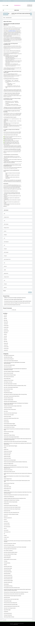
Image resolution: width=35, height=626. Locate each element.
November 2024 (6, 348)
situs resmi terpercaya (7, 526)
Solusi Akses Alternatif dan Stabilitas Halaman (10, 552)
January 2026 (6, 323)
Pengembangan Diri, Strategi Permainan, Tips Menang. (11, 500)
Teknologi (5, 564)
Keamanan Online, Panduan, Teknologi (9, 435)
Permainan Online (6, 503)
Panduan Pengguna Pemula (8, 478)
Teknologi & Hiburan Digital (8, 571)
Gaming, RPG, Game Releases (8, 392)
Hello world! (14, 309)
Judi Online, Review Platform (8, 407)
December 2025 (6, 325)
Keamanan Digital (6, 421)
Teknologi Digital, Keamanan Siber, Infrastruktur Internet (12, 587)
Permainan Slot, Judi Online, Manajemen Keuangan (11, 514)
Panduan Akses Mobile (7, 456)
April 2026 (5, 318)
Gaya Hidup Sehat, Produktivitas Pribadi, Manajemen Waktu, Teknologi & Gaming (15, 394)
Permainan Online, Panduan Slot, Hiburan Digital (10, 505)
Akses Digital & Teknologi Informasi (9, 355)
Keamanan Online (6, 433)
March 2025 (5, 341)
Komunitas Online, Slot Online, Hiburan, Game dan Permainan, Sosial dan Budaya (15, 441)
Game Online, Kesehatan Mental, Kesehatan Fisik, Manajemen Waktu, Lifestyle (15, 385)
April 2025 (5, 339)
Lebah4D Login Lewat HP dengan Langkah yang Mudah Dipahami (16, 13)
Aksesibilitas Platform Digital (8, 357)
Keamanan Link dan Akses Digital (8, 431)
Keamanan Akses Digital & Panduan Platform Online (11, 418)
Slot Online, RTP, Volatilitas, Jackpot (9, 545)
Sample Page (16, 10)
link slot (5, 231)
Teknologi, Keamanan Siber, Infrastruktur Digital (10, 604)
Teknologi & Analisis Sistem (8, 566)
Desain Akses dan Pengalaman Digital (9, 365)
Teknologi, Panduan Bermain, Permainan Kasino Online (11, 606)
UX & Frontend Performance (8, 613)
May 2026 (5, 316)
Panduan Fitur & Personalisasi (8, 469)
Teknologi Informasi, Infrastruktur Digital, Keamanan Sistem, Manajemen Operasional (16, 592)
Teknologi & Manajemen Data (8, 578)
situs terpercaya (6, 241)
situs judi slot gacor (7, 523)
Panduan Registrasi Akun (7, 488)
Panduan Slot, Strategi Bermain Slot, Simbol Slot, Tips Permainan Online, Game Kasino (16, 494)
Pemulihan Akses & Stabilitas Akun (9, 496)
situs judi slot (6, 521)
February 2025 (6, 343)
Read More (5, 206)
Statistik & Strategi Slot (7, 557)
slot (4, 213)
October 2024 (6, 350)
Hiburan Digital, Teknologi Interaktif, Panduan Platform (11, 396)
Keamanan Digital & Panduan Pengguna (9, 423)
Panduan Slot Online (7, 490)
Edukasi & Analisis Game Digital (8, 373)
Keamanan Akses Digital (7, 416)
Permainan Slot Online (7, 510)
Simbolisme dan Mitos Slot (8, 517)
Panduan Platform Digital (7, 486)
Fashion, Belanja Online (7, 378)
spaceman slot (6, 273)
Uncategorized (6, 611)
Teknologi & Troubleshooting (8, 582)
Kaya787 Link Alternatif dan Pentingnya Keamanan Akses (12, 304)
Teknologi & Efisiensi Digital (8, 568)
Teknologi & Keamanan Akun (8, 575)
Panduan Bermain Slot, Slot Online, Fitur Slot (10, 465)
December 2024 (6, 346)
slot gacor (5, 234)
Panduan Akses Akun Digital (8, 451)
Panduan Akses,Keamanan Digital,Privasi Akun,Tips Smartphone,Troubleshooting (15, 461)
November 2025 (6, 327)
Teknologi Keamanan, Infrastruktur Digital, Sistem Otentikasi (12, 595)
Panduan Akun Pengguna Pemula (8, 463)
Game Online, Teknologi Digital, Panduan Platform (11, 387)
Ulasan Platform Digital (7, 609)
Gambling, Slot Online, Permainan (8, 380)
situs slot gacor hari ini (7, 259)
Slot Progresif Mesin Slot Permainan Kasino (10, 548)
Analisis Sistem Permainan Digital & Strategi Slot (11, 360)
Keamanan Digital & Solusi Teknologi (9, 427)
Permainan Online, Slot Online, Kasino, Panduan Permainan (12, 507)
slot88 (5, 269)
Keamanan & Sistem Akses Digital (9, 414)
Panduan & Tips (6, 449)
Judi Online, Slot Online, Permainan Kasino (10, 409)
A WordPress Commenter (7, 309)
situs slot (5, 266)
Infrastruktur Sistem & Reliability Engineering (10, 401)
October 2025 (6, 329)
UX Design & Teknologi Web (8, 615)
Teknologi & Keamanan (7, 573)
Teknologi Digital (6, 584)
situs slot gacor (6, 224)
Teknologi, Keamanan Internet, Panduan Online (10, 602)
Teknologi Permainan (7, 597)
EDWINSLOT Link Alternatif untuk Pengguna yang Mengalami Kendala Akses (15, 297)
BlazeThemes (16, 624)
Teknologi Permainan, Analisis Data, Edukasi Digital (11, 599)
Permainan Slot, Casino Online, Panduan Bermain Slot (11, 512)
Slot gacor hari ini (6, 227)
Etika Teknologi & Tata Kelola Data (9, 376)
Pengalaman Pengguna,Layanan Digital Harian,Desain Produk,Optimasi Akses (15, 498)
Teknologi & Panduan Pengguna (8, 580)
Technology (5, 561)
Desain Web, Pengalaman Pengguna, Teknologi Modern (11, 371)
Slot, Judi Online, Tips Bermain (8, 550)
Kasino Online (6, 411)
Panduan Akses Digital (7, 454)
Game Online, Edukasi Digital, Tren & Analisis (10, 383)
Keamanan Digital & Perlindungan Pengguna (10, 425)
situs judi (5, 519)
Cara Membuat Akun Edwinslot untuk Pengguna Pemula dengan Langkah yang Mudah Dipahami (17, 301)
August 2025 (5, 332)
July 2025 (5, 334)
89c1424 (5, 26)
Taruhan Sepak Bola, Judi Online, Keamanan (10, 559)
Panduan (5, 447)
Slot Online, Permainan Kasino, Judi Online (10, 543)
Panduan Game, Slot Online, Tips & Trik (9, 471)
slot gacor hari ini (6, 217)
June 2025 (5, 336)
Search (4, 290)
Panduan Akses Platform (7, 458)
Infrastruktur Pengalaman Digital (8, 399)
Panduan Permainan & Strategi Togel (9, 483)
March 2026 (5, 320)
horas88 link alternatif (12, 30)
